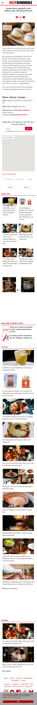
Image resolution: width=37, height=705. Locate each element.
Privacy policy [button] (16, 697)
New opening (9, 179)
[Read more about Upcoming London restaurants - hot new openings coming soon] (5, 338)
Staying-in (15, 680)
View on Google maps (9, 174)
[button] (13, 17)
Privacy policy (18, 686)
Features (19, 678)
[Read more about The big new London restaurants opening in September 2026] (25, 252)
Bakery (30, 179)
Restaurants (28, 678)
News (12, 678)
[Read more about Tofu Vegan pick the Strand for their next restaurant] (25, 228)
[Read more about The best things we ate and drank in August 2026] (18, 500)
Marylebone (20, 179)
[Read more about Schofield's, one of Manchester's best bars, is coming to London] (9, 202)
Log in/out (28, 686)
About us (7, 684)
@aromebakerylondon (18, 115)
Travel (23, 680)
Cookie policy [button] (7, 697)
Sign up (28, 129)
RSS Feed (25, 684)
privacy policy (27, 131)
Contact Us (16, 684)
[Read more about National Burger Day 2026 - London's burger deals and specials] (18, 523)
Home (6, 678)
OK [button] (18, 701)
